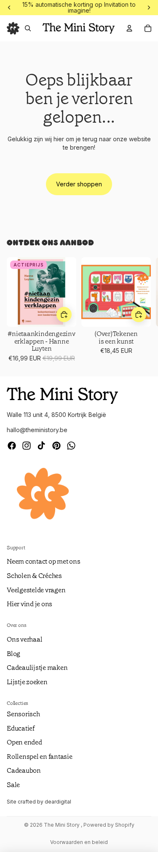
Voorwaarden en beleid (79, 842)
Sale (13, 784)
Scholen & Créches (34, 575)
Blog (13, 653)
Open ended (24, 742)
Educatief (21, 728)
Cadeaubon (24, 770)
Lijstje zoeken (27, 681)
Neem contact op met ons (43, 561)
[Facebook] (12, 446)
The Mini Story (62, 825)
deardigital (58, 801)
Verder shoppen (79, 184)
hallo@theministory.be (37, 429)
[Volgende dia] (141, 310)
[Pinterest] (56, 446)
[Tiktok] (41, 446)
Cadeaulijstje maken (37, 667)
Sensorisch (23, 714)
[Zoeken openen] (28, 28)
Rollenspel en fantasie (39, 756)
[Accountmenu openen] (129, 28)
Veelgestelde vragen (36, 590)
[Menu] (13, 28)
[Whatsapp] (71, 446)
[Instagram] (26, 446)
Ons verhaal (24, 639)
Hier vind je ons (29, 603)
